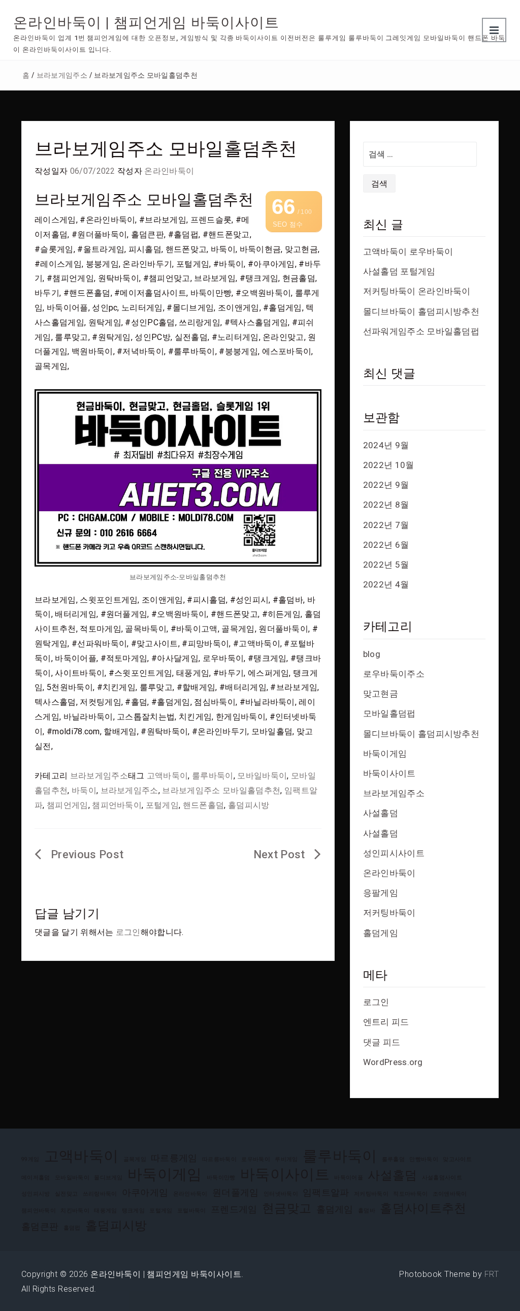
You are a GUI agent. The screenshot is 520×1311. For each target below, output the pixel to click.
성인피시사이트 (394, 853)
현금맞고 (286, 1208)
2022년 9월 (386, 485)
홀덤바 (366, 1210)
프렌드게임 (234, 1209)
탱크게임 (133, 1210)
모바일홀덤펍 (389, 713)
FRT (491, 1274)
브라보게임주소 (62, 75)
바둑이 (84, 790)
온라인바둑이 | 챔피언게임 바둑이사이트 (146, 22)
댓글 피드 (382, 1042)
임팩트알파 (326, 1192)
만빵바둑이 (423, 1159)
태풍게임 (105, 1210)
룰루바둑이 (213, 776)
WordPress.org (393, 1062)
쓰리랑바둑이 (100, 1194)
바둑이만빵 (221, 1177)
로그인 (128, 932)
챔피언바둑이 (117, 805)
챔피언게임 (67, 805)
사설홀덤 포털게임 (399, 271)
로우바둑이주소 (394, 674)
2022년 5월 (386, 564)
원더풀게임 (235, 1192)
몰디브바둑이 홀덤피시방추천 (421, 311)
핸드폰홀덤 (203, 805)
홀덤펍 (72, 1228)
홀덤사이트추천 (423, 1208)
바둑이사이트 (389, 773)
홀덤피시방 (249, 805)
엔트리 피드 (386, 1022)
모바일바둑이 (262, 776)
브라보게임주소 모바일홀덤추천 (221, 790)
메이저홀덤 (35, 1177)
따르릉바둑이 (219, 1159)
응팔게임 (380, 893)
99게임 (30, 1159)
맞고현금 (380, 694)
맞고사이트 (457, 1159)
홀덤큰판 (39, 1226)
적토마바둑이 (410, 1194)
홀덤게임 (380, 933)
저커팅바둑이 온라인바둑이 (417, 291)
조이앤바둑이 (450, 1194)
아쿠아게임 (145, 1192)
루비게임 (286, 1159)
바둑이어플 (348, 1177)
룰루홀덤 (393, 1159)
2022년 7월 (386, 525)
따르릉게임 (174, 1157)
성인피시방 (35, 1194)
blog (371, 654)
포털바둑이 (191, 1210)
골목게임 (134, 1159)
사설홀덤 (380, 813)
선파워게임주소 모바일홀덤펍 (421, 331)
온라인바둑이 (169, 171)
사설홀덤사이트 (442, 1177)
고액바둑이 (167, 776)
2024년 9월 (386, 445)
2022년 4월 (386, 584)
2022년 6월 (386, 545)
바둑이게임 (385, 753)
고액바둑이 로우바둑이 (408, 251)
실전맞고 (66, 1194)
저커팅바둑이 (389, 913)
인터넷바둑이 (281, 1194)
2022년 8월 (386, 505)
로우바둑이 (255, 1159)
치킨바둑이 (74, 1210)
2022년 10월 (388, 465)
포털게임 (162, 805)
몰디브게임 (108, 1177)
